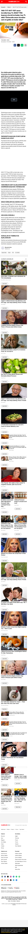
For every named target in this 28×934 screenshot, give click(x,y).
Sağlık (16, 836)
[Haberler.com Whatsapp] (16, 877)
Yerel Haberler (18, 846)
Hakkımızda (3, 829)
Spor (2, 838)
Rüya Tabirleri (4, 861)
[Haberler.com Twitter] (8, 877)
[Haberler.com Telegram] (14, 880)
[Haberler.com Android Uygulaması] (10, 887)
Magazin (3, 840)
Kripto (2, 844)
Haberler (3, 833)
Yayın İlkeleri (22, 829)
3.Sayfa (2, 846)
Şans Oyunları (4, 859)
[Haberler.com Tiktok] (11, 880)
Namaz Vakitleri (4, 855)
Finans (16, 840)
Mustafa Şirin (8, 247)
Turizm (16, 842)
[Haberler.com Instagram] (11, 877)
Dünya (2, 847)
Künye (17, 829)
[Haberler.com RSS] (2, 880)
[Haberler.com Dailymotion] (16, 880)
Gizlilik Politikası (18, 855)
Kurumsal (17, 851)
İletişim (12, 829)
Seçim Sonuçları (4, 857)
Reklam (8, 829)
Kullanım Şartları (18, 853)
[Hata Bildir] (13, 903)
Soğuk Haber (4, 252)
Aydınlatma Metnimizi (5, 932)
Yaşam (9, 252)
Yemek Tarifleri (4, 863)
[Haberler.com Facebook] (5, 877)
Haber (9, 901)
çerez (24, 928)
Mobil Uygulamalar (19, 865)
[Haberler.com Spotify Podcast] (19, 877)
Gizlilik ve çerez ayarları (6, 903)
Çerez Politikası (18, 857)
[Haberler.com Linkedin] (14, 877)
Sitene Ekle (17, 869)
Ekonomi (3, 836)
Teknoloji (17, 838)
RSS (16, 867)
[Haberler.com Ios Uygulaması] (4, 887)
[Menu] (2, 1)
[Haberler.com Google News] (2, 877)
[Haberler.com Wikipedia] (5, 880)
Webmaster (17, 863)
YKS (13, 252)
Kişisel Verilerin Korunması (20, 859)
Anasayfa (3, 7)
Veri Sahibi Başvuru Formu (20, 861)
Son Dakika (17, 252)
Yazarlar (16, 844)
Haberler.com (4, 851)
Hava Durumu (4, 853)
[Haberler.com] (5, 825)
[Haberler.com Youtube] (8, 880)
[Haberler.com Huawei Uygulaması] (17, 887)
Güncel (9, 7)
